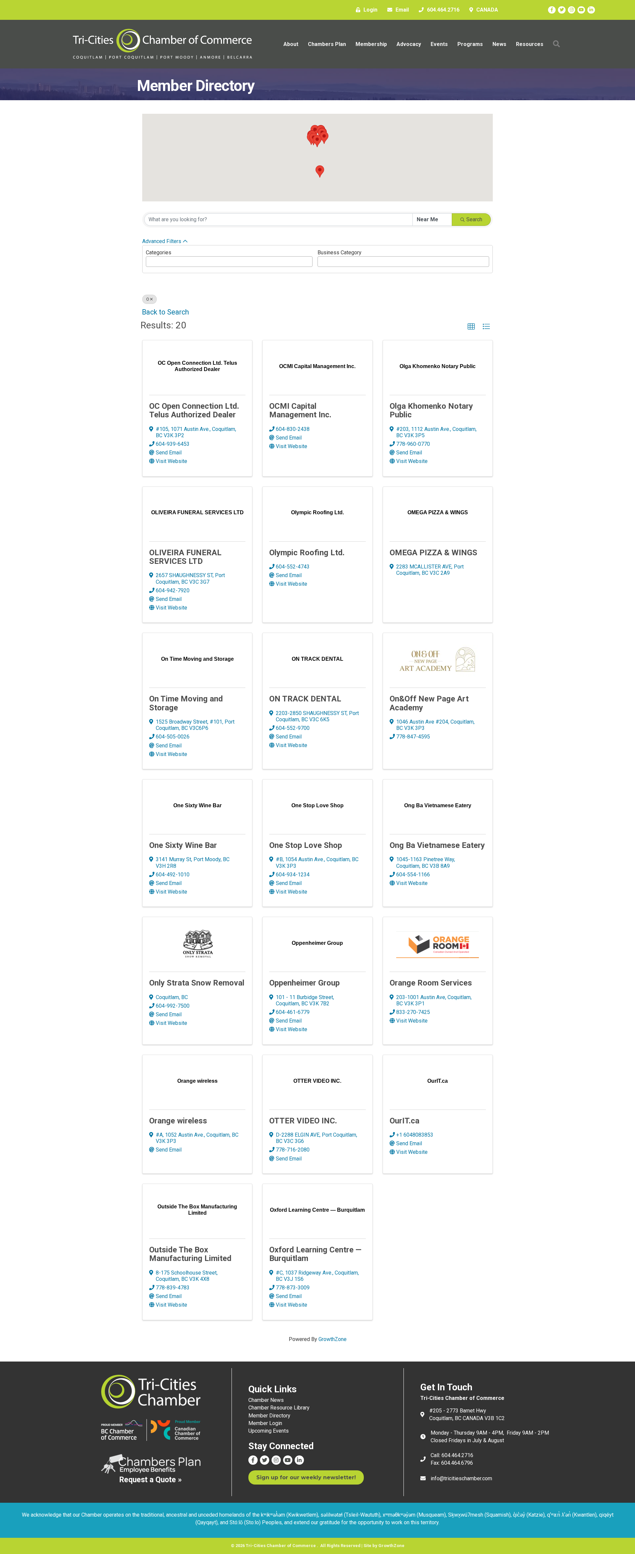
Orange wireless (178, 1120)
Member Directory (269, 1415)
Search (474, 219)
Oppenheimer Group (304, 982)
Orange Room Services (431, 982)
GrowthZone (332, 1339)
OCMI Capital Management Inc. (300, 410)
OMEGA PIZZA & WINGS (433, 552)
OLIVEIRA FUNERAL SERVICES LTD (185, 557)
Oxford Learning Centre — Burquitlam (315, 1254)
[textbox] (150, 260)
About (290, 44)
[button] (320, 171)
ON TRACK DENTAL (305, 698)
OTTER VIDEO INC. (303, 1120)
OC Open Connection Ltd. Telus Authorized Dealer (194, 410)
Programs (470, 44)
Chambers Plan (327, 44)
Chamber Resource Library (279, 1408)
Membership (371, 44)
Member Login (265, 1423)
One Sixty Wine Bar (183, 845)
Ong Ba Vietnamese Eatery (437, 845)
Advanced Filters (161, 241)
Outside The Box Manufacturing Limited (190, 1254)
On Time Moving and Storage (186, 703)
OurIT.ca (404, 1120)
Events (439, 44)
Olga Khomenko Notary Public (431, 410)
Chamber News (266, 1400)
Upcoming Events (268, 1431)
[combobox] (229, 261)
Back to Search (165, 312)
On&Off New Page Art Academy (429, 703)
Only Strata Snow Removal (196, 982)
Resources (529, 44)
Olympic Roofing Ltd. (307, 552)
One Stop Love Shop (305, 845)
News (499, 44)
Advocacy (409, 44)
